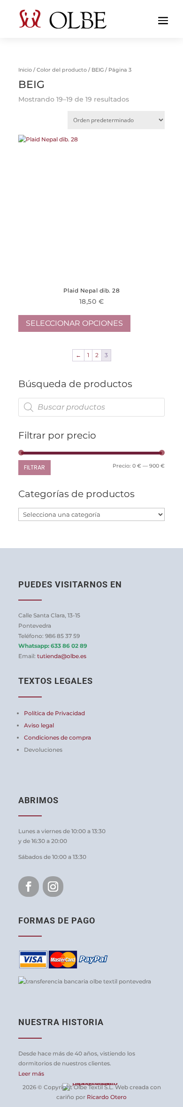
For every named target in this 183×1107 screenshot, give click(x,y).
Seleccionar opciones (74, 323)
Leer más (31, 1073)
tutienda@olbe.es (61, 656)
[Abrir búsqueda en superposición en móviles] (91, 407)
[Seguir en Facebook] (28, 886)
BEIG (98, 69)
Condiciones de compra (57, 737)
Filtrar (34, 467)
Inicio (25, 69)
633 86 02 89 (69, 645)
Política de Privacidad (54, 713)
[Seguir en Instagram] (53, 886)
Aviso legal (39, 725)
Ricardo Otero (107, 1096)
